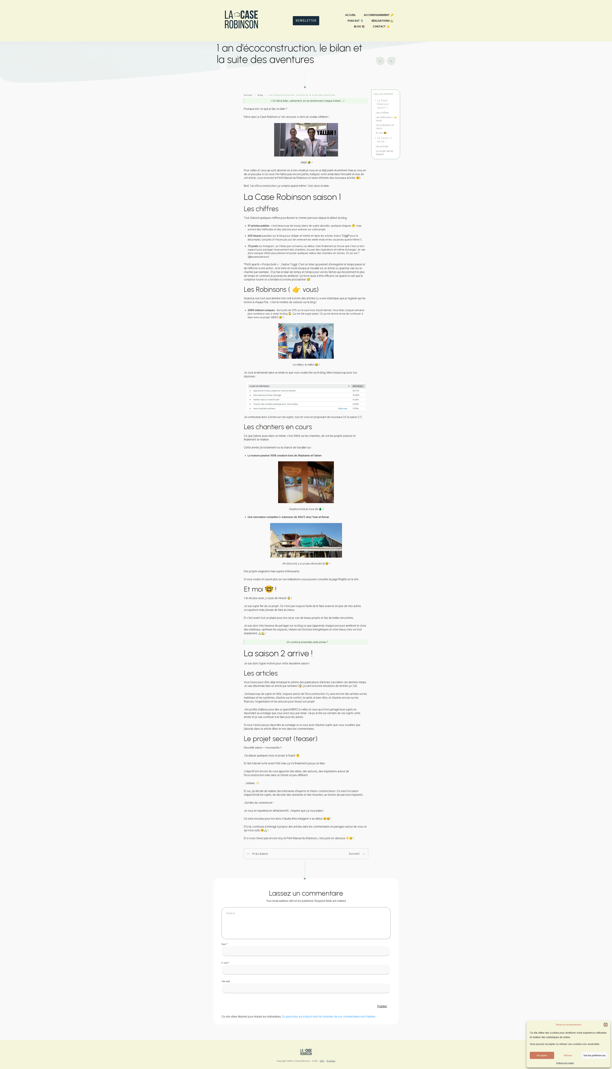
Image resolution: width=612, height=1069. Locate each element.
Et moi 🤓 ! (382, 132)
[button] (605, 1024)
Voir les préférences (594, 1055)
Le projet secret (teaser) (384, 153)
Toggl (345, 235)
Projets (342, 579)
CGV (322, 1061)
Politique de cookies (565, 1063)
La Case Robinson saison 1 (383, 104)
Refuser (568, 1055)
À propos (331, 1061)
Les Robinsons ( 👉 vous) (386, 119)
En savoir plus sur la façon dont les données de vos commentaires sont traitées (328, 1016)
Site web (226, 981)
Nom (225, 944)
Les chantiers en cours (385, 127)
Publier (382, 1006)
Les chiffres (382, 112)
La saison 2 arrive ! (384, 139)
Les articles (382, 146)
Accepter (542, 1055)
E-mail (225, 962)
